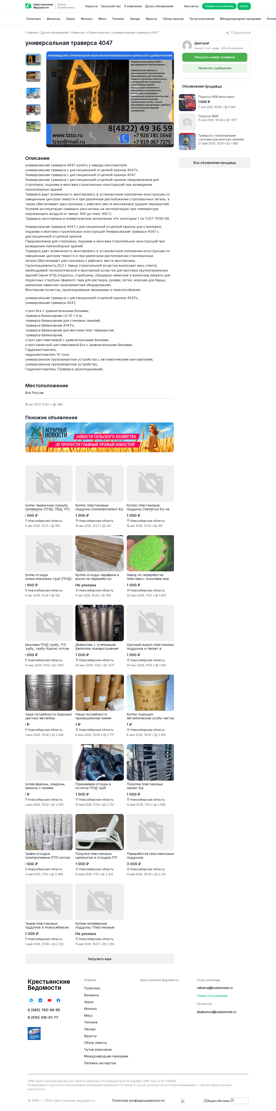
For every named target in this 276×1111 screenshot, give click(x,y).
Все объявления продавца (215, 163)
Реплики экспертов (100, 1063)
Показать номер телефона (215, 57)
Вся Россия (34, 393)
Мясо (102, 18)
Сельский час (111, 6)
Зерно (70, 18)
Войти (244, 6)
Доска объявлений (159, 6)
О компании (133, 6)
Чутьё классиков (201, 18)
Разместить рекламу (219, 6)
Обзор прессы (173, 18)
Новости (91, 6)
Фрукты (151, 18)
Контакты (191, 6)
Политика (33, 18)
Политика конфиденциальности (138, 1100)
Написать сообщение (214, 68)
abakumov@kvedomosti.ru (216, 1012)
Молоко (87, 18)
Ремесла (77, 32)
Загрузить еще (100, 959)
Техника (118, 18)
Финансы (53, 18)
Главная (31, 32)
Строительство (98, 32)
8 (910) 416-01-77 (43, 1017)
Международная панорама (240, 18)
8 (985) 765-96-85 (44, 1010)
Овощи (135, 18)
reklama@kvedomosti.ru (215, 988)
